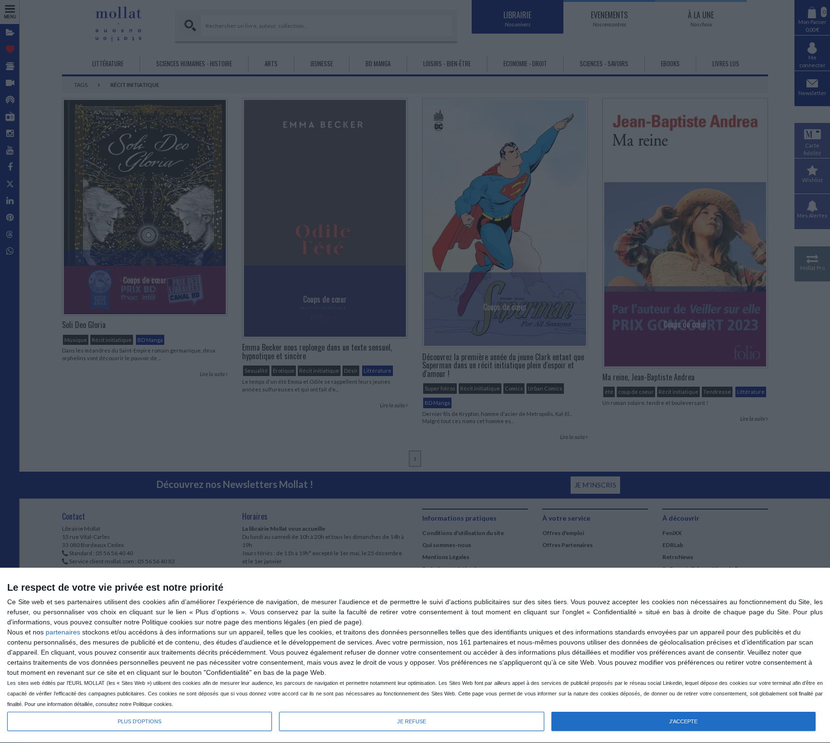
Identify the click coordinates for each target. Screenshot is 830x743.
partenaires (63, 632)
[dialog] (415, 655)
